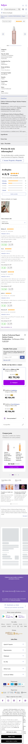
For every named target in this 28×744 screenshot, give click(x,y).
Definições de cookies (11, 732)
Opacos (3, 62)
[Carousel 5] (13, 45)
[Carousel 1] (8, 45)
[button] (25, 335)
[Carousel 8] (17, 45)
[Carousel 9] (18, 45)
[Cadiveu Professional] (5, 342)
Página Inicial (4, 16)
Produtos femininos (9, 591)
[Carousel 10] (19, 45)
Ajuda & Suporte (8, 644)
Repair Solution (4, 93)
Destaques (6, 656)
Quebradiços (4, 64)
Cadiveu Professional (14, 16)
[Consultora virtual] (23, 9)
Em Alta (6, 662)
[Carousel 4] (12, 45)
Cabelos (3, 51)
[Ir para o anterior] (3, 34)
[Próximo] (18, 475)
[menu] (1, 9)
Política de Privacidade (15, 600)
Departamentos (8, 650)
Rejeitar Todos (11, 736)
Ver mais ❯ (25, 516)
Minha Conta (7, 669)
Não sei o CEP (6, 360)
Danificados (4, 58)
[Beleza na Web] (4, 5)
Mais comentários (5, 327)
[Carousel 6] (14, 45)
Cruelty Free (4, 84)
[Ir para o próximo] (24, 34)
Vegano (3, 83)
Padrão (3, 78)
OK (22, 357)
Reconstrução (4, 74)
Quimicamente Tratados (6, 57)
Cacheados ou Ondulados (7, 55)
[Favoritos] (26, 5)
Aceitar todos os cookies (11, 741)
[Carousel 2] (9, 45)
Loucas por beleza (8, 674)
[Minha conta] (23, 5)
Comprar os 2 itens (14, 467)
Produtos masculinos (21, 591)
